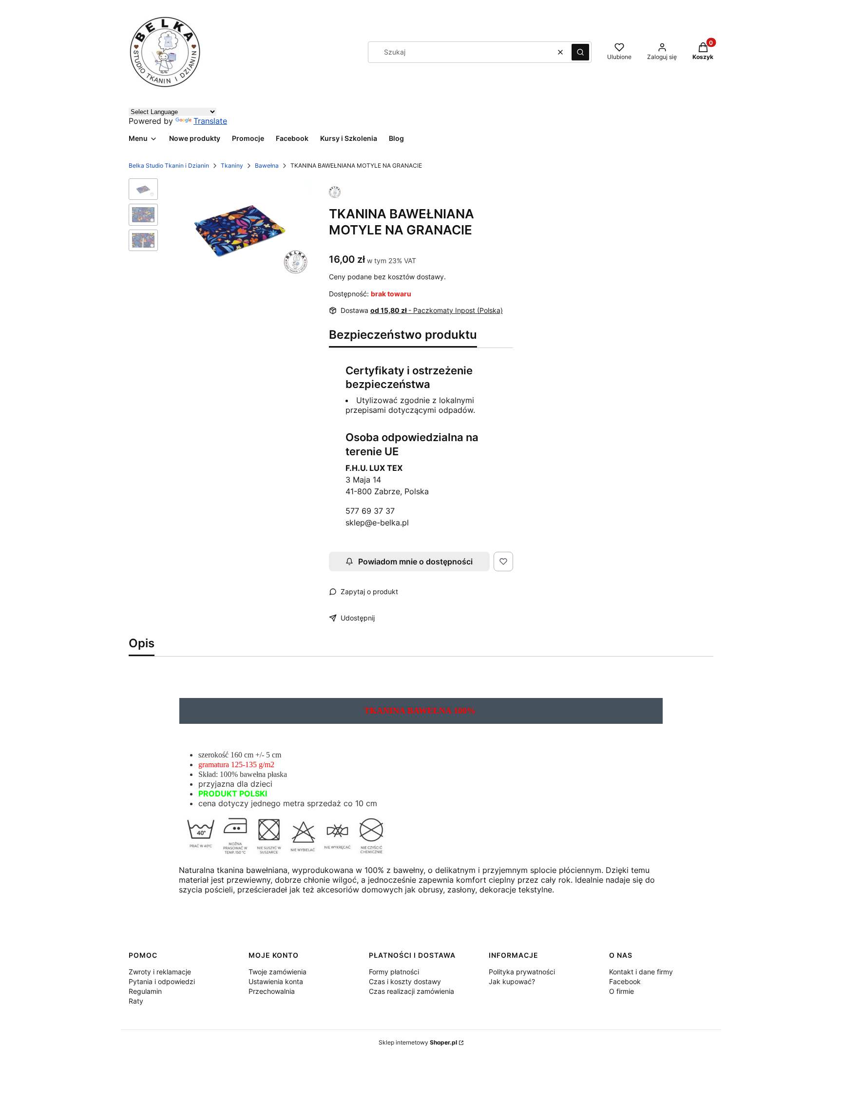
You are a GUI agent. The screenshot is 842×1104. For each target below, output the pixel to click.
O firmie (621, 991)
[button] (580, 52)
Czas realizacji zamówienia (411, 991)
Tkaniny (232, 165)
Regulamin (145, 991)
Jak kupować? (512, 981)
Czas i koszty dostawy (405, 981)
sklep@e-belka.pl (377, 522)
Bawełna (267, 165)
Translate (210, 121)
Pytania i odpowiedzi (162, 981)
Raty (136, 1001)
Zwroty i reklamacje (160, 972)
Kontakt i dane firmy (641, 972)
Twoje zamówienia (277, 972)
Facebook (625, 981)
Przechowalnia (272, 991)
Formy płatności (394, 972)
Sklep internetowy (418, 1042)
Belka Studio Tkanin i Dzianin (169, 165)
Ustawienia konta (276, 981)
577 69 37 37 (370, 511)
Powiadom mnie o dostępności (415, 561)
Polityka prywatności (522, 972)
